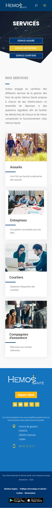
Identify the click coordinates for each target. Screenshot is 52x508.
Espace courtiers (26, 55)
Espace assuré (26, 40)
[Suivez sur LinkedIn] (15, 404)
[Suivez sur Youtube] (20, 404)
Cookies (19, 493)
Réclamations (30, 493)
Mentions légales (11, 489)
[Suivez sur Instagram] (26, 404)
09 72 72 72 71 (27, 446)
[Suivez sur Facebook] (37, 404)
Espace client (26, 395)
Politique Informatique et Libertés (33, 489)
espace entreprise (26, 48)
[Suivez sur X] (31, 404)
